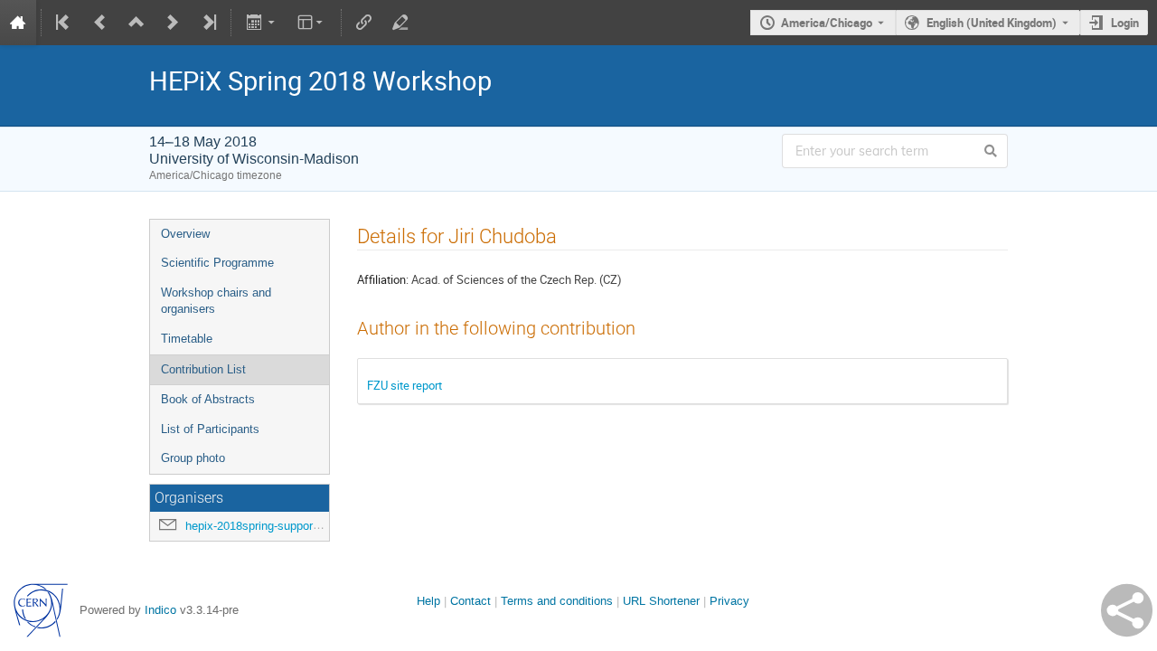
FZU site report (404, 385)
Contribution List (203, 369)
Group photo (193, 458)
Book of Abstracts (208, 399)
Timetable (186, 338)
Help (428, 601)
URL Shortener (661, 601)
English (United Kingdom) (992, 22)
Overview (185, 234)
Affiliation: (383, 279)
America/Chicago (826, 22)
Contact (470, 601)
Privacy (729, 601)
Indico (160, 610)
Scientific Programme (217, 262)
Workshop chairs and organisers (216, 301)
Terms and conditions (557, 601)
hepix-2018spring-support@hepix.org (280, 525)
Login (1125, 22)
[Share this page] (1126, 610)
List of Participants (210, 429)
